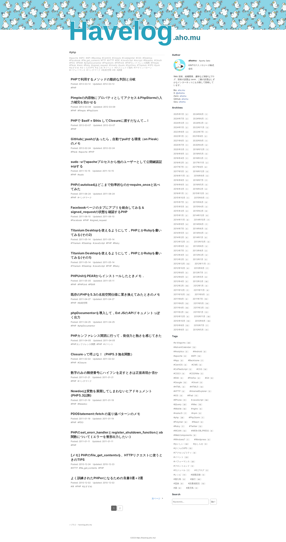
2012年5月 (201, 277)
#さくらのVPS (87, 67)
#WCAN (181, 430)
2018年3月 (201, 158)
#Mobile (181, 408)
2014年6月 (201, 228)
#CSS (139, 58)
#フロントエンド (184, 466)
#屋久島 (180, 479)
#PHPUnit (119, 63)
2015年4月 (201, 206)
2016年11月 (182, 175)
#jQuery (181, 404)
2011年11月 (202, 290)
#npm (197, 413)
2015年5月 (181, 206)
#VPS (150, 65)
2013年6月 (201, 250)
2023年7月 (201, 131)
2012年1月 (201, 285)
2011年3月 (201, 307)
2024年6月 (201, 118)
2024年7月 (181, 118)
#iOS (179, 395)
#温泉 (179, 483)
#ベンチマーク (93, 70)
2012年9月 (202, 268)
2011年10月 (182, 294)
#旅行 (196, 479)
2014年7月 (181, 228)
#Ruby (87, 65)
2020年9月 (201, 140)
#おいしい (182, 444)
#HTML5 (197, 386)
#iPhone (181, 400)
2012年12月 (182, 263)
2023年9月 (182, 131)
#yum (157, 65)
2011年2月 (182, 312)
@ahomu (180, 93)
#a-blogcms (183, 342)
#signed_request (99, 65)
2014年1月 (201, 237)
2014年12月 (201, 215)
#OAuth (158, 60)
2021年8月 (200, 136)
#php (72, 52)
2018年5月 (201, 153)
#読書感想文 (197, 483)
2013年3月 (201, 255)
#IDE (117, 60)
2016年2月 (201, 189)
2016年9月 (202, 175)
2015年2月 (201, 211)
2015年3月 (181, 211)
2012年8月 (181, 272)
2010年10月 (182, 321)
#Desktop (147, 58)
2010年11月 (202, 316)
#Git (209, 378)
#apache (73, 58)
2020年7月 (181, 145)
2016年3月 (181, 189)
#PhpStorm (108, 63)
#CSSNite (197, 373)
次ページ (156, 498)
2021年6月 (181, 140)
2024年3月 (181, 123)
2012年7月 (201, 272)
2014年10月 (202, 219)
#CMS (197, 364)
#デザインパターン (143, 67)
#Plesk (72, 65)
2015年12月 (201, 193)
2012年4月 (181, 281)
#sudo (121, 65)
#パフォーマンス (77, 70)
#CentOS (106, 58)
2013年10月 (202, 241)
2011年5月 (201, 303)
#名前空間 (106, 70)
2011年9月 (202, 294)
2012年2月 (182, 285)
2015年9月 (202, 197)
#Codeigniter (128, 58)
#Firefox (194, 378)
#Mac (197, 404)
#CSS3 (180, 373)
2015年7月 (181, 202)
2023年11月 (201, 127)
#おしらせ (200, 444)
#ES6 (179, 378)
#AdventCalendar (185, 347)
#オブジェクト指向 (124, 67)
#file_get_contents (90, 60)
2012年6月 (181, 277)
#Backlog (96, 58)
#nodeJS (181, 413)
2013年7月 (181, 250)
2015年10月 (182, 197)
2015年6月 (201, 202)
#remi (80, 65)
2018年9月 (181, 153)
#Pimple (155, 63)
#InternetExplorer (200, 391)
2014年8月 (201, 224)
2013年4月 (181, 255)
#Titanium (142, 65)
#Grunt (198, 382)
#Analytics (181, 351)
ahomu (183, 96)
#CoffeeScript (183, 369)
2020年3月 (181, 149)
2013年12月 (182, 241)
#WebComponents (185, 435)
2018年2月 (181, 162)
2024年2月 (201, 123)
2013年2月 (181, 259)
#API (88, 58)
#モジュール (182, 470)
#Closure (116, 58)
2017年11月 (201, 162)
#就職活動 (198, 474)
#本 (114, 70)
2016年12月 (201, 171)
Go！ (213, 501)
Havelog (134, 31)
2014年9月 (181, 224)
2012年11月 (203, 263)
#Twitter (196, 426)
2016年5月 (201, 184)
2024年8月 (201, 114)
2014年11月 (182, 219)
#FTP (103, 60)
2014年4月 (201, 233)
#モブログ (202, 470)
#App (179, 360)
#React (198, 422)
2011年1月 (201, 312)
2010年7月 (202, 325)
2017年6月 (200, 167)
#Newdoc (148, 60)
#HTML (180, 386)
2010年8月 (182, 325)
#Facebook (74, 60)
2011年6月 (182, 303)
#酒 (178, 488)
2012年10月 (182, 268)
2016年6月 (181, 184)
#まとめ (99, 67)
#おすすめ (74, 67)
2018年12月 (201, 149)
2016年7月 (201, 180)
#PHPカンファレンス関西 (137, 63)
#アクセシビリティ (185, 452)
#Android (200, 351)
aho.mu (181, 90)
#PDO (72, 63)
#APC (82, 58)
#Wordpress (203, 439)
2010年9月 (203, 321)
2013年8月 (201, 246)
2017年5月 (181, 171)
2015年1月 (181, 215)
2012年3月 (201, 281)
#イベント (109, 67)
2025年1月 (181, 114)
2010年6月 (181, 329)
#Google (181, 382)
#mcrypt (138, 60)
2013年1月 (201, 259)
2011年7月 (201, 299)
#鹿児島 (192, 488)
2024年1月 (181, 127)
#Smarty (113, 65)
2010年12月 (182, 316)
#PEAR (79, 63)
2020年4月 (201, 145)
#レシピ (180, 474)
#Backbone (196, 360)
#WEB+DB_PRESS (202, 430)
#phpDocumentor (92, 63)
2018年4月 (181, 158)
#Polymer (181, 422)
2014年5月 (181, 233)
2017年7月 (181, 167)
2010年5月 (201, 329)
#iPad (193, 395)
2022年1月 (181, 136)
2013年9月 (181, 246)
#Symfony (131, 65)
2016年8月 (181, 180)
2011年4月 (182, 307)
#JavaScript (127, 60)
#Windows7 (182, 439)
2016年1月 (181, 193)
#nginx (197, 408)
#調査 (119, 70)
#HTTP (110, 60)
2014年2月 (181, 237)
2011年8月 (181, 299)
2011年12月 (182, 290)
